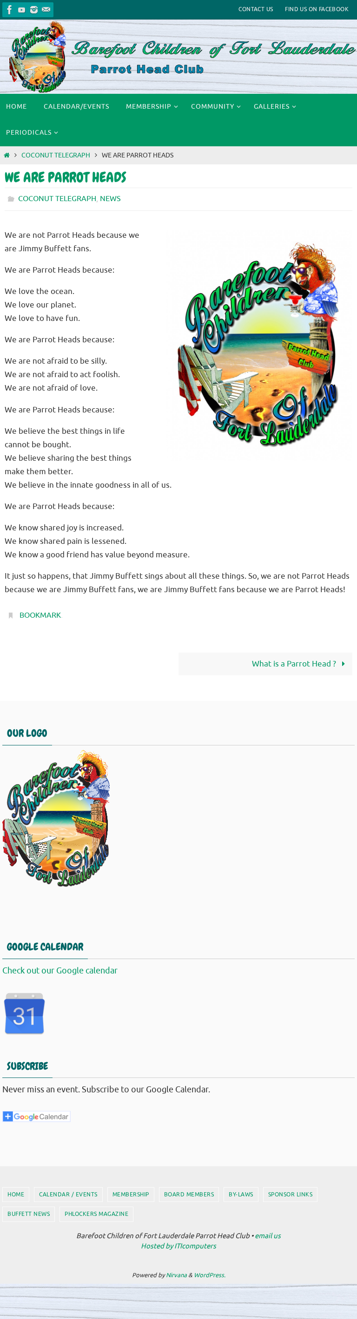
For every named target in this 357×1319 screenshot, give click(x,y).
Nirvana (176, 1270)
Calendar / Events (68, 1189)
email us (268, 1231)
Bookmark (40, 611)
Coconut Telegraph (55, 155)
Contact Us (255, 9)
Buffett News (28, 1209)
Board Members (189, 1189)
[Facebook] (9, 9)
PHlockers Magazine (96, 1209)
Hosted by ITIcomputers (178, 1241)
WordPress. (209, 1270)
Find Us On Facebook (317, 9)
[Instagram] (33, 9)
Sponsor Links (290, 1189)
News (110, 197)
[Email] (46, 9)
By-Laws (241, 1189)
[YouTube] (21, 9)
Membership (130, 1189)
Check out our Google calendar (60, 965)
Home (15, 1189)
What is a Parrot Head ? (295, 659)
